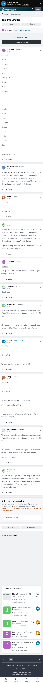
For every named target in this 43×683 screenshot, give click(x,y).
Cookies (28, 665)
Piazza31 (15, 594)
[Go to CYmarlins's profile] (4, 287)
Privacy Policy (10, 665)
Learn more (4, 4)
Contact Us (19, 665)
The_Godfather (12, 167)
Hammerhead (12, 429)
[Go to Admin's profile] (4, 341)
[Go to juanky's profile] (7, 610)
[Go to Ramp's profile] (4, 197)
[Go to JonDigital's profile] (3, 30)
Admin (9, 340)
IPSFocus (25, 669)
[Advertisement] (21, 561)
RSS (36, 665)
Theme (18, 669)
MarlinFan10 (11, 305)
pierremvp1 (11, 224)
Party (14, 632)
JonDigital (8, 30)
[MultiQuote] (3, 159)
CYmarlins (10, 286)
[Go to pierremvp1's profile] (4, 225)
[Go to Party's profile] (7, 634)
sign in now (12, 506)
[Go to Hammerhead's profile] (4, 430)
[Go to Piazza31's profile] (7, 596)
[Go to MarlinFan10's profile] (4, 305)
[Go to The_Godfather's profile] (4, 168)
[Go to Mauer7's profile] (4, 471)
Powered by (21, 674)
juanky (15, 607)
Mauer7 (9, 470)
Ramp (9, 196)
